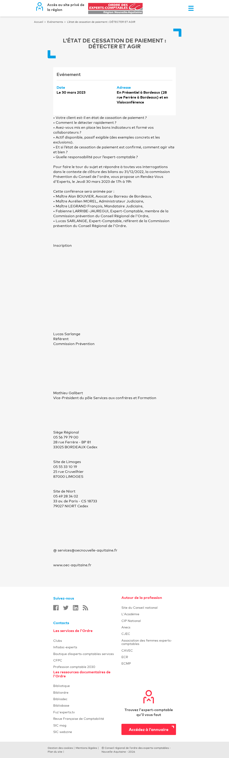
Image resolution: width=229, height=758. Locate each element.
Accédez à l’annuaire (148, 729)
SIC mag (87, 725)
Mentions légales (86, 748)
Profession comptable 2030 (87, 667)
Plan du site (55, 751)
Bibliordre (87, 692)
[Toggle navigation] (191, 8)
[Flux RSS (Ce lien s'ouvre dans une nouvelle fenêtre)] (85, 608)
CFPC (87, 660)
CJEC (148, 634)
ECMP (148, 663)
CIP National (148, 621)
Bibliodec (87, 699)
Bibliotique (87, 686)
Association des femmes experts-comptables (148, 642)
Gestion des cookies (60, 748)
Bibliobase (87, 705)
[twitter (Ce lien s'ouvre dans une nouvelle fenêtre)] (65, 608)
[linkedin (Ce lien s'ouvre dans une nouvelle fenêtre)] (75, 608)
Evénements (55, 21)
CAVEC (148, 650)
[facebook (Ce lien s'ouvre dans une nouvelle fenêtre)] (56, 608)
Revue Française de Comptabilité (87, 718)
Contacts (61, 623)
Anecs (148, 627)
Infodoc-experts (87, 647)
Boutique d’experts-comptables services (87, 654)
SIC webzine (87, 732)
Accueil (38, 21)
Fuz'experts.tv (87, 712)
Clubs (87, 640)
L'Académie (148, 614)
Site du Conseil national (139, 607)
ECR (148, 657)
